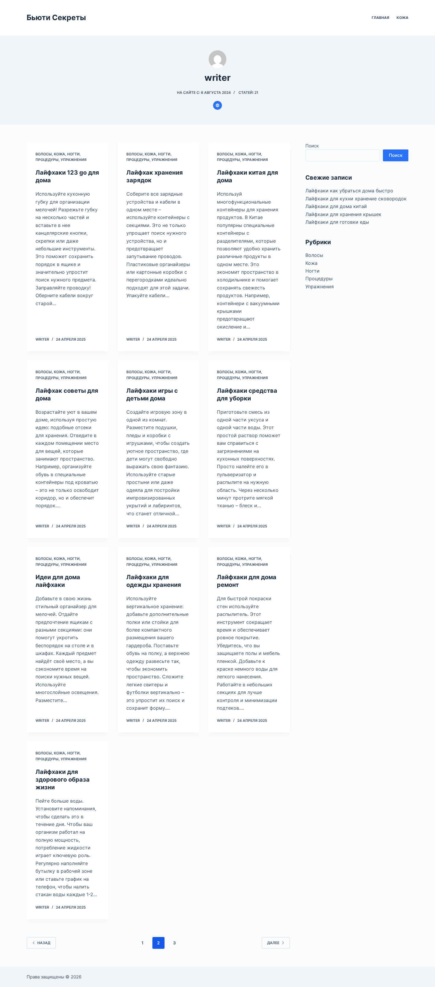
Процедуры (47, 159)
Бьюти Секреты (56, 17)
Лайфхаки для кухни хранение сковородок (356, 199)
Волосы (44, 154)
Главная (380, 17)
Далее (273, 943)
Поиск (312, 146)
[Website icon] (217, 105)
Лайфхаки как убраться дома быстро (349, 191)
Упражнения (73, 159)
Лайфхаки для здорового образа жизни (63, 779)
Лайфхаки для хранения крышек (343, 214)
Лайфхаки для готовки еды (337, 222)
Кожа (402, 17)
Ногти (73, 154)
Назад (43, 943)
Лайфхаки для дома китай (336, 206)
